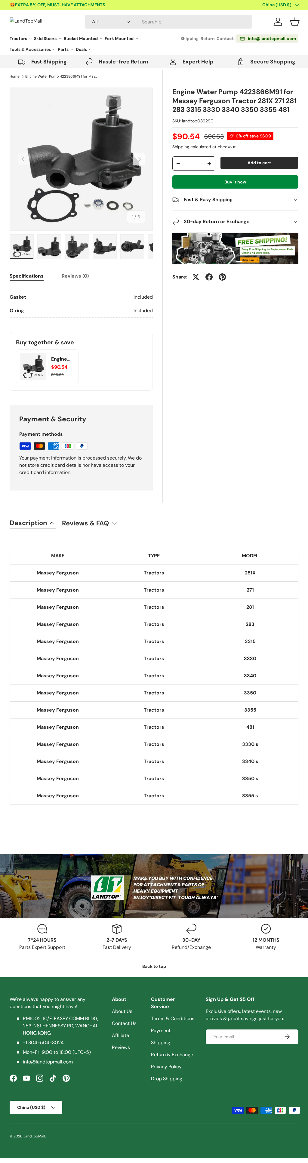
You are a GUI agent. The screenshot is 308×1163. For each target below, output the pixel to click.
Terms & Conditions (172, 1018)
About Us (122, 1011)
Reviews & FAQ (85, 523)
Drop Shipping (166, 1078)
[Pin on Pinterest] (222, 277)
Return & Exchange (172, 1054)
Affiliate (120, 1035)
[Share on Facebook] (209, 277)
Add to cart (259, 162)
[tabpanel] (81, 304)
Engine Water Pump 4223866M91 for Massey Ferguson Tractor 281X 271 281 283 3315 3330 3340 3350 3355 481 (61, 76)
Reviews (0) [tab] (75, 276)
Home (15, 76)
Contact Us (124, 1023)
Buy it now (235, 182)
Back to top (154, 966)
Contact (225, 38)
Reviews (121, 1047)
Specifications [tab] (27, 276)
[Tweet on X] (195, 277)
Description (28, 522)
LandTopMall (34, 1136)
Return (208, 38)
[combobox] (168, 22)
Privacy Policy (166, 1066)
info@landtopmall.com (48, 1062)
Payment (161, 1030)
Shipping (189, 38)
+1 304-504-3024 (43, 1042)
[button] (294, 21)
